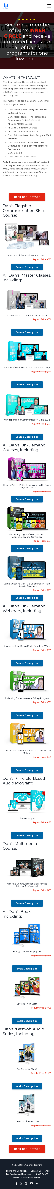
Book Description (27, 968)
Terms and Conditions (17, 1170)
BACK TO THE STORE (27, 197)
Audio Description (27, 1086)
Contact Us (36, 1170)
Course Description (27, 267)
